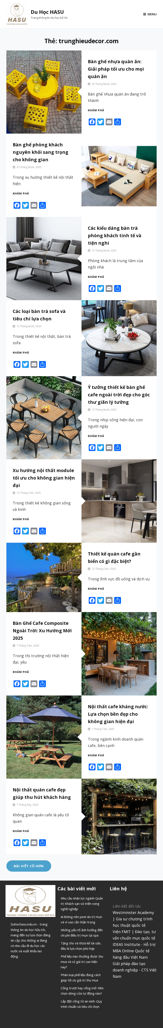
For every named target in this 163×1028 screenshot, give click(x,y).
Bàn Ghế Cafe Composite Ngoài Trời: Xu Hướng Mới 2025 (42, 630)
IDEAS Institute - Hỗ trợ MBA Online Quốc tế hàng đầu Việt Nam (134, 951)
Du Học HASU (47, 11)
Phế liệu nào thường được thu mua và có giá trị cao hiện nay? (82, 961)
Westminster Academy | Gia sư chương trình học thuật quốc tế (133, 919)
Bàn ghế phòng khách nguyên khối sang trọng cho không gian (40, 152)
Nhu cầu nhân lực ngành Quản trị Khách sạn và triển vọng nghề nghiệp (82, 903)
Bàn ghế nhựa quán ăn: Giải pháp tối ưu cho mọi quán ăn (116, 69)
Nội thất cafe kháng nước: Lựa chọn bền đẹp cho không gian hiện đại (118, 714)
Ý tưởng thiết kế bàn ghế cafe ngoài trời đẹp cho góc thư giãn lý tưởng (119, 394)
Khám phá (96, 110)
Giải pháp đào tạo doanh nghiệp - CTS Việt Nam (135, 970)
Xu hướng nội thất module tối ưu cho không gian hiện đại (44, 477)
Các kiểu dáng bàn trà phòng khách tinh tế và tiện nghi (114, 235)
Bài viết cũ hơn (29, 866)
